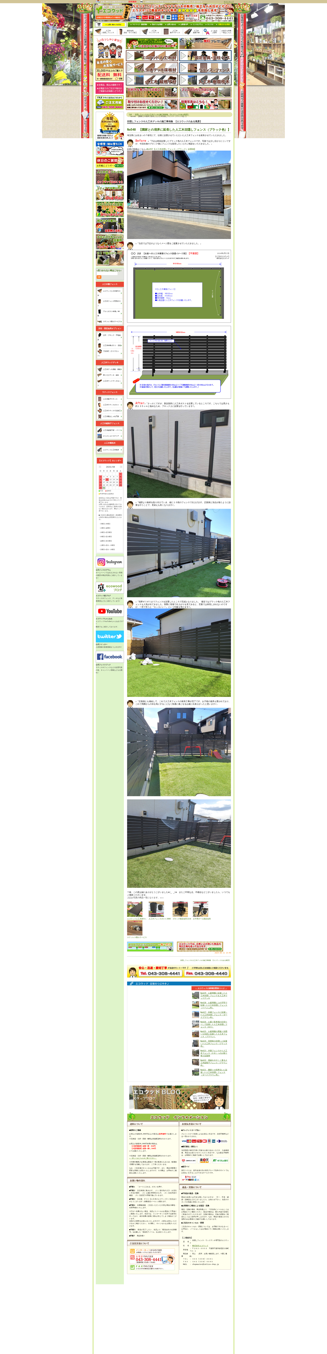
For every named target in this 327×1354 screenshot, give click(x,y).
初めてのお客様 (156, 24)
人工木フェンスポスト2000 (160, 919)
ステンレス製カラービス (137, 937)
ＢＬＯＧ (210, 24)
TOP (130, 114)
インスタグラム (197, 24)
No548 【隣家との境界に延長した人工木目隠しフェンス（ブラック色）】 (179, 129)
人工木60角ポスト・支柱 (112, 345)
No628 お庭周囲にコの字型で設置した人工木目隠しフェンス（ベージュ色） (213, 1005)
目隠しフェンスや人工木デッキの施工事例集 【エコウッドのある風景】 (162, 114)
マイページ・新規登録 (139, 24)
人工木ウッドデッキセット (109, 383)
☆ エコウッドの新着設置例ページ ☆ (211, 988)
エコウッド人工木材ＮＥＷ (109, 293)
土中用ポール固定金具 (202, 919)
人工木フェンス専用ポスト (109, 303)
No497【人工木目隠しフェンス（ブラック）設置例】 (171, 149)
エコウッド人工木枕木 (111, 450)
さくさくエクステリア (111, 436)
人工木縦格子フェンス (109, 423)
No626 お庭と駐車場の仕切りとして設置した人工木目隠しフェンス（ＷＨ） (213, 1024)
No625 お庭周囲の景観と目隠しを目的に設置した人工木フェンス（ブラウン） (213, 1034)
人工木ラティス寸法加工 (112, 411)
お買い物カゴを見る (114, 24)
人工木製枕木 (110, 443)
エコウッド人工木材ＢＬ (137, 919)
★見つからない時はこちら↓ (109, 270)
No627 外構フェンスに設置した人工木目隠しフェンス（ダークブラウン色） (213, 1015)
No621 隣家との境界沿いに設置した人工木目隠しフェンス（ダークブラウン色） (213, 1072)
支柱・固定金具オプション (109, 328)
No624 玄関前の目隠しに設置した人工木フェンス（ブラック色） (213, 1043)
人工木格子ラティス (110, 399)
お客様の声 (184, 24)
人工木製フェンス (110, 284)
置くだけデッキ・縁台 (111, 375)
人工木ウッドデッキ (110, 362)
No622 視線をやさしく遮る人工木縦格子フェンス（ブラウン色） (213, 1063)
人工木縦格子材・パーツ (112, 430)
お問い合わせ (171, 24)
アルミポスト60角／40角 (108, 313)
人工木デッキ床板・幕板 (112, 369)
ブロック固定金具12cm (182, 919)
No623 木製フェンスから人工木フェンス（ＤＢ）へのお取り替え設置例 (213, 1053)
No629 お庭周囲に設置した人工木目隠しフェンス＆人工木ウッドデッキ (213, 995)
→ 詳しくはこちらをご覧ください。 (143, 1158)
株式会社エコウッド (200, 1246)
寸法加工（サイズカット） (108, 353)
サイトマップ (229, 2)
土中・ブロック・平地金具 (109, 337)
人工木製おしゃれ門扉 (111, 416)
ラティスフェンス (110, 392)
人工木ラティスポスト (111, 405)
